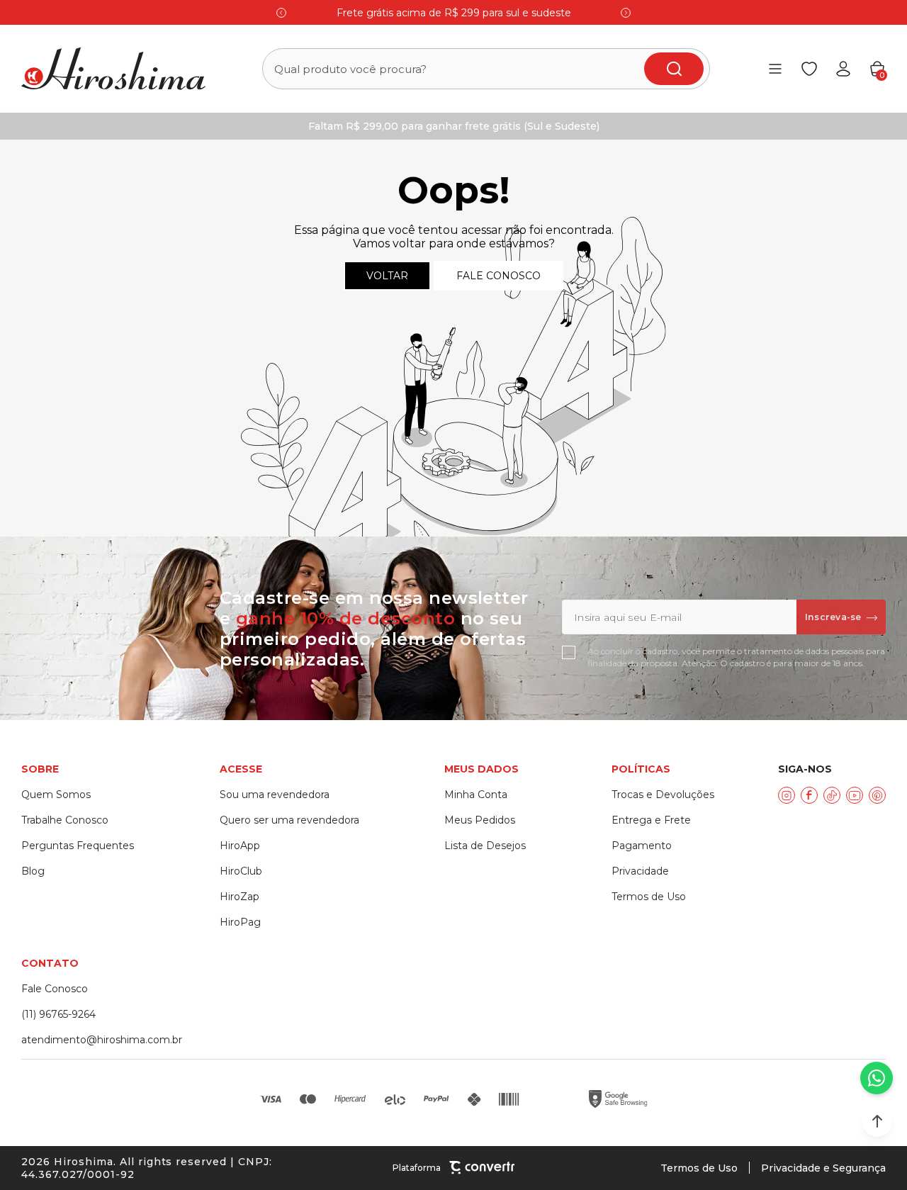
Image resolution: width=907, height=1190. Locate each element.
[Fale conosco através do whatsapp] (876, 1078)
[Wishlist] (809, 68)
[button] (877, 1121)
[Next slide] (626, 13)
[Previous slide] (281, 13)
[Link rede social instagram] (786, 795)
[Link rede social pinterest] (877, 795)
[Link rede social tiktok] (831, 795)
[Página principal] (113, 68)
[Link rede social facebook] (809, 795)
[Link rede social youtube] (854, 795)
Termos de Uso (699, 1168)
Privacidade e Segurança (823, 1168)
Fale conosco (498, 275)
